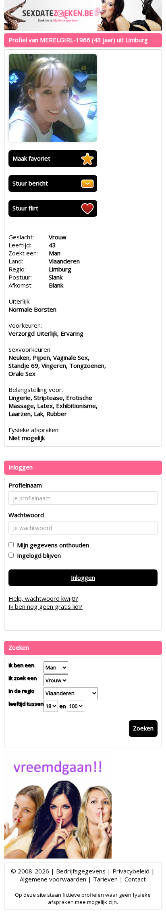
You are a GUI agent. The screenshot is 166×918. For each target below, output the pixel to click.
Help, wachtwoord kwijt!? (43, 598)
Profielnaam (25, 485)
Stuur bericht (30, 183)
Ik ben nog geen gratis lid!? (45, 606)
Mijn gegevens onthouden (51, 545)
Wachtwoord (26, 515)
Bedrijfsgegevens (81, 871)
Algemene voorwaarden (53, 879)
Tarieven (105, 879)
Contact (135, 879)
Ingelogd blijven (37, 555)
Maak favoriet (31, 158)
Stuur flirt (25, 208)
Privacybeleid (130, 871)
